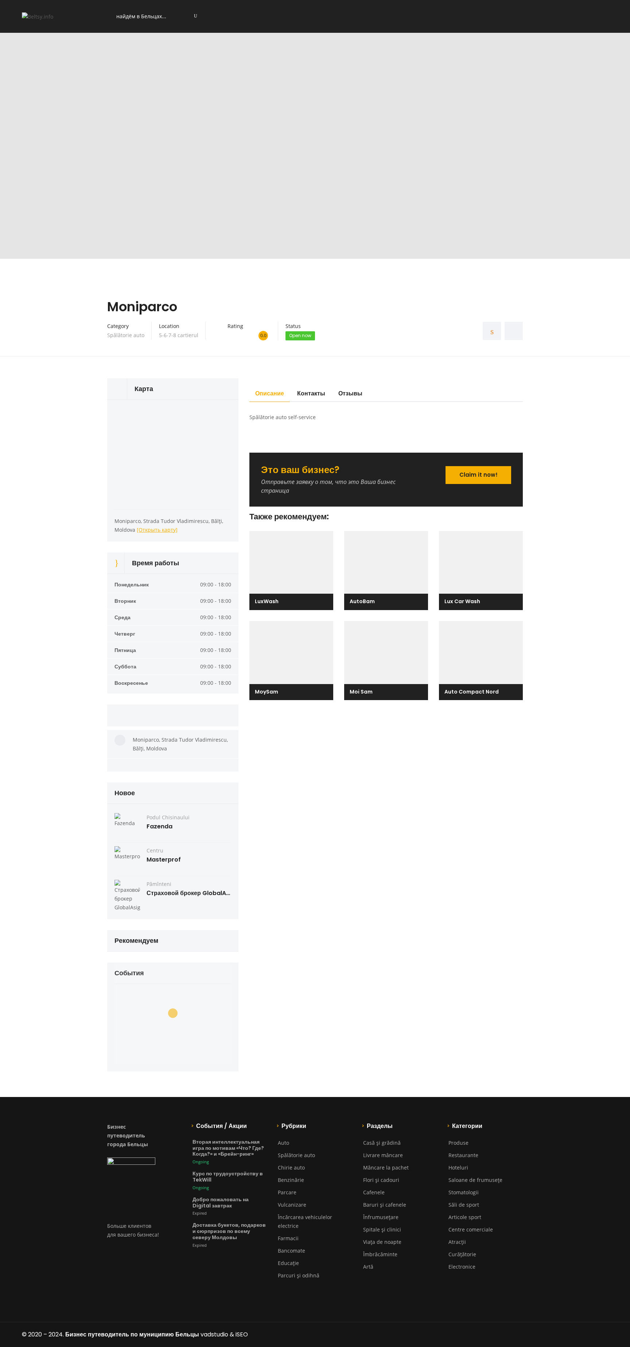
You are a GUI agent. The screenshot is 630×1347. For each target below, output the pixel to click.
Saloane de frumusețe (475, 1179)
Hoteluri (458, 1167)
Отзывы (350, 393)
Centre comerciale (470, 1229)
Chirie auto (291, 1167)
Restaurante (463, 1155)
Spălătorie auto (125, 335)
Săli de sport (463, 1204)
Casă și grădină (382, 1142)
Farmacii (288, 1238)
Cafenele (374, 1192)
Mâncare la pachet (386, 1167)
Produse (458, 1142)
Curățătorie (462, 1254)
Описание (269, 393)
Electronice (461, 1266)
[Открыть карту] (157, 529)
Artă (368, 1266)
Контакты (311, 393)
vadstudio (214, 1334)
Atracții (457, 1241)
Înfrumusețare (380, 1217)
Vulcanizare (292, 1204)
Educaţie (288, 1263)
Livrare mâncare (383, 1155)
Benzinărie (291, 1179)
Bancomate (291, 1250)
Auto (283, 1142)
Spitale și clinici (382, 1229)
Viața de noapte (382, 1241)
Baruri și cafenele (384, 1204)
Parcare (287, 1192)
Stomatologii (463, 1192)
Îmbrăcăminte (380, 1254)
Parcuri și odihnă (298, 1275)
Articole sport (464, 1217)
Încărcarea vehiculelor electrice (305, 1221)
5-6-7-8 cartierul (178, 335)
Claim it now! (478, 475)
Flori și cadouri (381, 1179)
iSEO (242, 1334)
